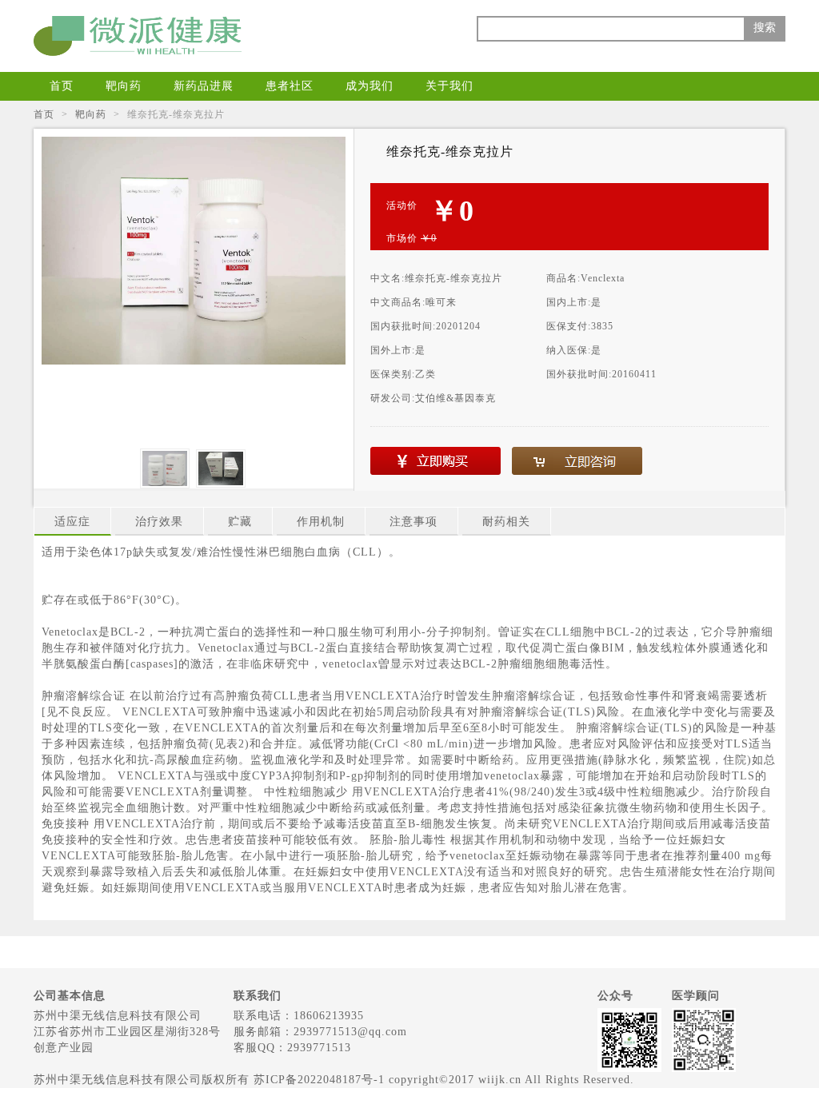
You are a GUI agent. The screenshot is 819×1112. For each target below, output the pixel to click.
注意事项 (413, 522)
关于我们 (449, 86)
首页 (62, 86)
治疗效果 (159, 522)
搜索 (764, 28)
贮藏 (240, 522)
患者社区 (290, 86)
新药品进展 (204, 86)
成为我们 (370, 86)
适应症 (72, 522)
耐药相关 (506, 522)
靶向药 (124, 86)
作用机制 (321, 522)
